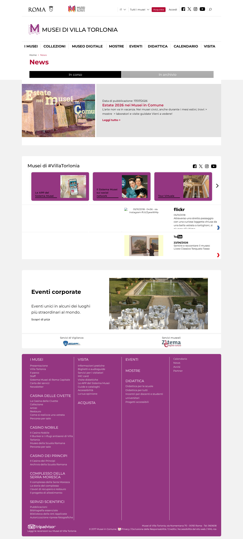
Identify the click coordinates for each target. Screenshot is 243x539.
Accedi (173, 9)
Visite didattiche (88, 379)
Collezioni (54, 46)
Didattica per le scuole (139, 386)
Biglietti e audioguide (91, 369)
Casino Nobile (44, 427)
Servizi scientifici (47, 501)
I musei (31, 46)
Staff (33, 376)
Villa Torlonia (38, 369)
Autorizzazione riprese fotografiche (51, 517)
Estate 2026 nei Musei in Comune (133, 105)
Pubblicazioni (38, 506)
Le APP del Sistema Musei (44, 194)
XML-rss (211, 529)
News (176, 362)
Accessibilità (85, 390)
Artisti (33, 407)
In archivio (167, 75)
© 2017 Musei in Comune (102, 529)
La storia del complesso (44, 485)
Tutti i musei (137, 9)
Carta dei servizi (40, 383)
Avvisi (176, 366)
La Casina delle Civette (44, 400)
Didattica (158, 46)
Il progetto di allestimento (46, 492)
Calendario (186, 46)
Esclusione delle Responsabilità (148, 529)
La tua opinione (87, 393)
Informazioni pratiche (91, 365)
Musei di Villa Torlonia (80, 29)
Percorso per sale (40, 418)
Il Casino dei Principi (42, 460)
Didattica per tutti (136, 390)
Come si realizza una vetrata (47, 414)
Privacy (125, 529)
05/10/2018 (195, 222)
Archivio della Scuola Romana (48, 464)
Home (33, 55)
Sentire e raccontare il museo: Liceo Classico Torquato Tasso (192, 247)
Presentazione (39, 365)
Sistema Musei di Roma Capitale (50, 379)
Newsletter (36, 386)
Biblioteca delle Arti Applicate (48, 513)
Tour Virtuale (166, 195)
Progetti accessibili (137, 401)
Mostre (116, 46)
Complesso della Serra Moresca (47, 475)
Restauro (35, 411)
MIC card (83, 376)
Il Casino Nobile (39, 432)
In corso (88, 75)
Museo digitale (87, 46)
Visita (209, 46)
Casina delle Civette (50, 396)
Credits (172, 529)
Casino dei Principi (48, 456)
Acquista (158, 9)
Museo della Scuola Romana (47, 443)
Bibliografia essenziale (44, 510)
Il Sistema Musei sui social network (107, 192)
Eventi (135, 46)
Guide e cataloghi (89, 386)
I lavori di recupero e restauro (48, 489)
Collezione (36, 404)
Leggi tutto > (111, 120)
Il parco (34, 372)
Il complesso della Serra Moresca (50, 482)
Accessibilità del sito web (192, 529)
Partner (178, 370)
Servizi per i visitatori (90, 372)
